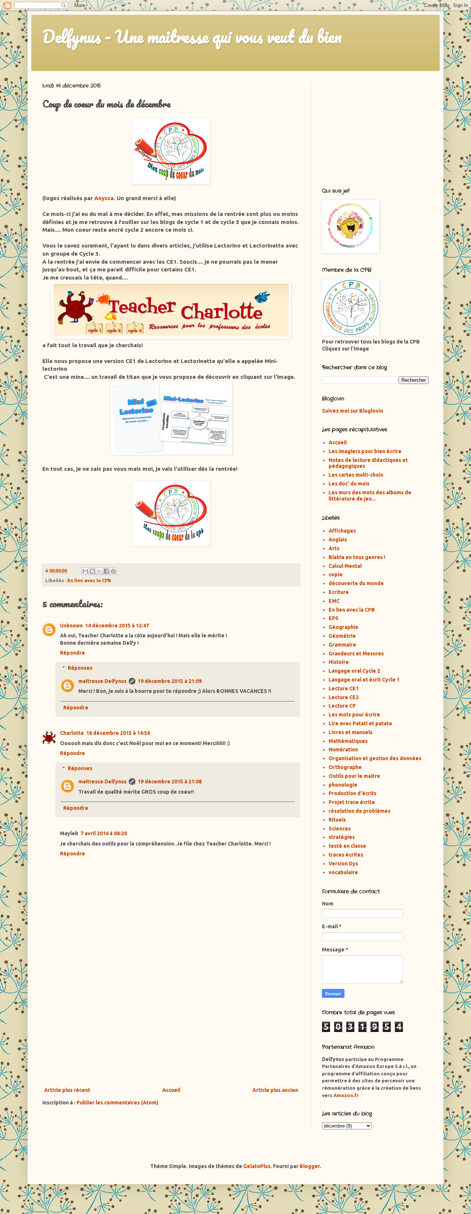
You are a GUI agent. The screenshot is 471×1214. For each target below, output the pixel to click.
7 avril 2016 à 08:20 (104, 833)
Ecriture (339, 592)
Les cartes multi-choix (356, 475)
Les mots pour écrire (354, 715)
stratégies (342, 837)
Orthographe (345, 767)
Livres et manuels (350, 732)
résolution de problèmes (359, 811)
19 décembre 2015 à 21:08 (170, 781)
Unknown (71, 626)
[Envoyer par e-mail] (85, 571)
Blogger (310, 1166)
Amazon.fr (346, 1095)
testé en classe (347, 846)
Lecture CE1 (344, 688)
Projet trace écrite (352, 802)
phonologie (343, 785)
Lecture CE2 (344, 697)
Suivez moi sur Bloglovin (352, 411)
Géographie (343, 627)
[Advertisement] (171, 1024)
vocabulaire (343, 872)
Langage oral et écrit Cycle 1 (364, 680)
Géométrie (342, 636)
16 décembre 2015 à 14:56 (118, 733)
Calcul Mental (345, 566)
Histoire (339, 662)
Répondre (72, 653)
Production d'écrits (352, 793)
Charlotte (72, 733)
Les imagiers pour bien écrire (365, 451)
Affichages (342, 531)
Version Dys (343, 863)
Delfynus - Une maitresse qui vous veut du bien (192, 36)
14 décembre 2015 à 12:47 (117, 626)
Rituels (337, 820)
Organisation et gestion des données (375, 758)
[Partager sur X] (99, 571)
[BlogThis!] (92, 571)
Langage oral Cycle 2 (354, 671)
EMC (334, 601)
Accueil (171, 1090)
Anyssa (104, 198)
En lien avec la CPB (89, 580)
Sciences (340, 829)
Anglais (338, 539)
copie (336, 574)
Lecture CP (342, 706)
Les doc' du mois (349, 484)
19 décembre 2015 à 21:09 (170, 681)
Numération (343, 749)
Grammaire (342, 645)
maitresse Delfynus (102, 681)
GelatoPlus (256, 1166)
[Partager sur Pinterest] (113, 571)
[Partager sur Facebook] (106, 571)
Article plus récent (67, 1090)
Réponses (80, 668)
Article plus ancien (275, 1090)
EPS (334, 618)
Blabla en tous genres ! (357, 557)
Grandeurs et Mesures (356, 653)
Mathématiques (348, 741)
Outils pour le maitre (354, 776)
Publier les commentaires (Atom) (117, 1103)
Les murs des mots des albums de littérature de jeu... (370, 495)
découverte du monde (356, 583)
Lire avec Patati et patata (360, 723)
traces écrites (346, 855)
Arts (334, 548)
